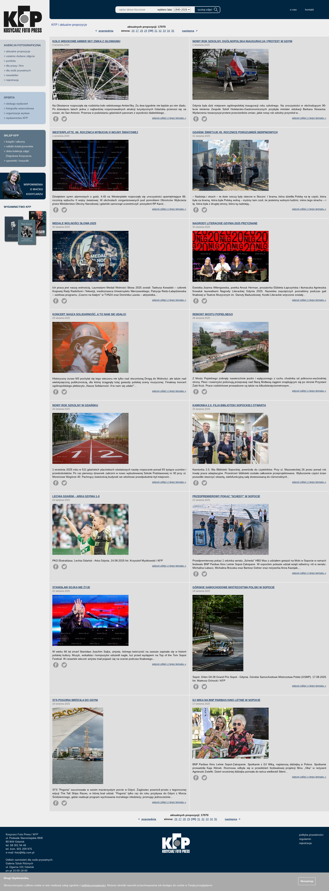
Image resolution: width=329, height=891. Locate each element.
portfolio (11, 60)
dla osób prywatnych (18, 70)
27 (137, 30)
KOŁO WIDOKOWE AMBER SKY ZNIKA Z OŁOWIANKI (86, 41)
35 (172, 30)
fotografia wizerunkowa (20, 108)
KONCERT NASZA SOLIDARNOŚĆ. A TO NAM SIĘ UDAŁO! (89, 314)
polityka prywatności (311, 834)
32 (160, 30)
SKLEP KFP (11, 135)
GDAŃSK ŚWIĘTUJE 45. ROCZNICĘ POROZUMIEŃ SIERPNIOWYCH (235, 132)
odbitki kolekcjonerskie (19, 146)
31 (155, 30)
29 (145, 30)
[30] (150, 30)
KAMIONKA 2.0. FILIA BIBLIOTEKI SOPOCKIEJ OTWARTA (229, 405)
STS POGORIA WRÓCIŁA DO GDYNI (75, 700)
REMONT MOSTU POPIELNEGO (212, 314)
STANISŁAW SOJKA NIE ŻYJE (71, 587)
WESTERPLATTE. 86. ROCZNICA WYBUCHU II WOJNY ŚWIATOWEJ (95, 132)
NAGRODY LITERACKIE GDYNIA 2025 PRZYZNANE (224, 223)
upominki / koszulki (17, 160)
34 (168, 30)
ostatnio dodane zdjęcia (20, 56)
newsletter (12, 75)
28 (141, 30)
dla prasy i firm (15, 65)
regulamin (305, 838)
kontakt (309, 9)
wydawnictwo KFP (17, 117)
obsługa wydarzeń (17, 103)
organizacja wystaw (18, 113)
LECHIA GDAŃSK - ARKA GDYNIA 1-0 (76, 496)
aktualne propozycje (18, 51)
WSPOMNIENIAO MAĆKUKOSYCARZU (33, 189)
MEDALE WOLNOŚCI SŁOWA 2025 (74, 223)
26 (133, 30)
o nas (293, 9)
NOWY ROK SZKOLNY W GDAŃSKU (75, 405)
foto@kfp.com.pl (24, 852)
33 (164, 30)
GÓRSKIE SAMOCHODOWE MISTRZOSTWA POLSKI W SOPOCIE (233, 587)
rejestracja (12, 79)
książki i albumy (15, 141)
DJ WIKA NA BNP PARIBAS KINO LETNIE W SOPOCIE (226, 700)
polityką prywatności (93, 885)
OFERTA (9, 97)
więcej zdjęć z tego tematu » (169, 117)
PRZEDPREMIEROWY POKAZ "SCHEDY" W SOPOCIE (226, 496)
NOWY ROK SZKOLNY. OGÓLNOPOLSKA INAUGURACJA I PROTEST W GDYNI (242, 41)
